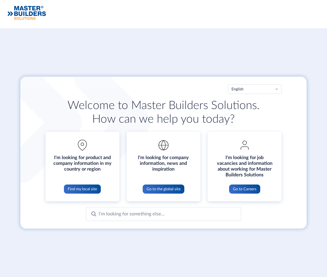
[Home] (27, 13)
